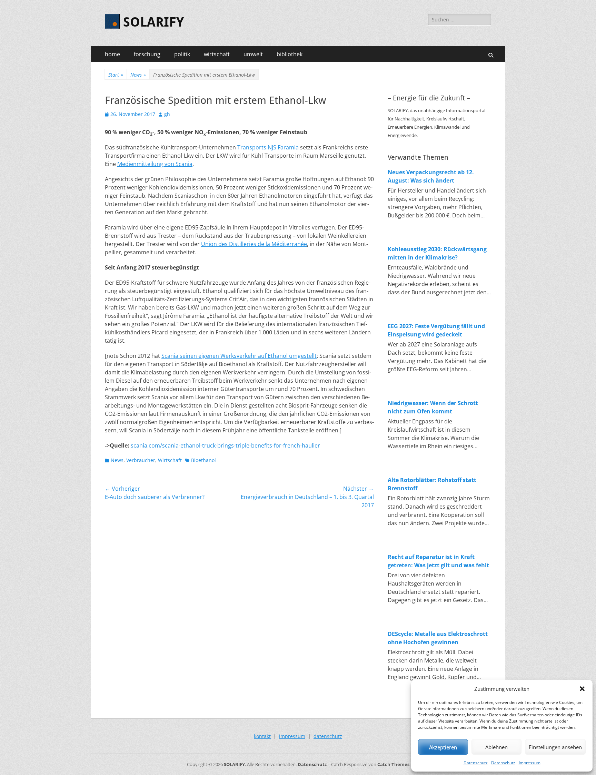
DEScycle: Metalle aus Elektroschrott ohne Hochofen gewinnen (438, 638)
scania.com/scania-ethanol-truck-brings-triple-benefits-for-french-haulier (225, 445)
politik (182, 54)
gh (167, 114)
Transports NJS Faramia (267, 147)
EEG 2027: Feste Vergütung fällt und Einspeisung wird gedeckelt (436, 330)
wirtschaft (217, 54)
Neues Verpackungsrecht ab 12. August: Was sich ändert (431, 176)
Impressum (529, 763)
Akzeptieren (443, 747)
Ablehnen (496, 747)
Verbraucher (140, 460)
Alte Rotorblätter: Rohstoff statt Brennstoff (432, 484)
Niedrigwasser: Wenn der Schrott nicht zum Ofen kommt (433, 407)
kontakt (262, 736)
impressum (292, 736)
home (112, 54)
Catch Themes (393, 764)
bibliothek (289, 54)
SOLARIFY (153, 22)
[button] (582, 688)
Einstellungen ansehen (555, 747)
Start (115, 74)
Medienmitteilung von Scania (154, 164)
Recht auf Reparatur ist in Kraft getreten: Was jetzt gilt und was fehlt (438, 561)
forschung (147, 54)
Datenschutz (476, 763)
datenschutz (328, 736)
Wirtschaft (170, 460)
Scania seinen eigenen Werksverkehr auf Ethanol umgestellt (239, 356)
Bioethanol (203, 460)
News (138, 74)
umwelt (253, 54)
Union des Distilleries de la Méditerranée (254, 244)
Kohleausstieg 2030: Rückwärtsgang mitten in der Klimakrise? (437, 253)
